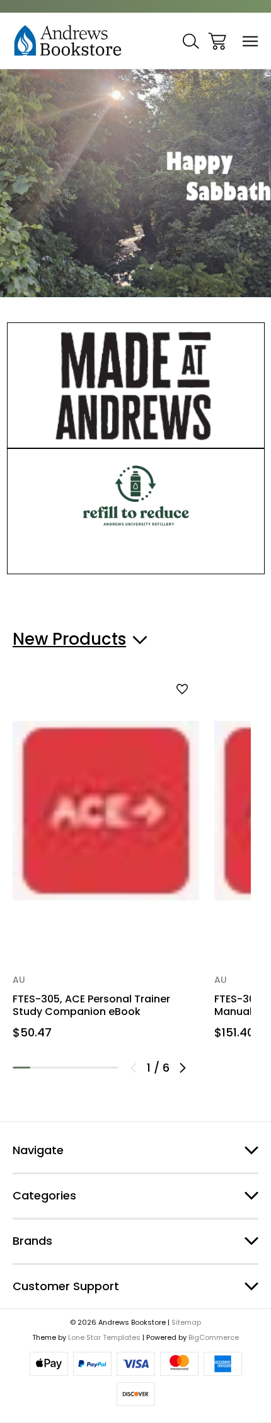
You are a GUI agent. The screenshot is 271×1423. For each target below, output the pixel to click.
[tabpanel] (106, 863)
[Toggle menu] (250, 41)
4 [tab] (74, 1068)
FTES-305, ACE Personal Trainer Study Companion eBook (91, 1005)
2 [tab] (39, 1068)
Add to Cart (106, 918)
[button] (136, 385)
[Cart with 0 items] (217, 41)
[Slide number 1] (135, 183)
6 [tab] (109, 1068)
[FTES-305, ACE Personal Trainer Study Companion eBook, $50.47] (106, 811)
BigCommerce (213, 1337)
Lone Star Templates (104, 1337)
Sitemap (186, 1322)
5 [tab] (92, 1068)
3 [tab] (57, 1068)
